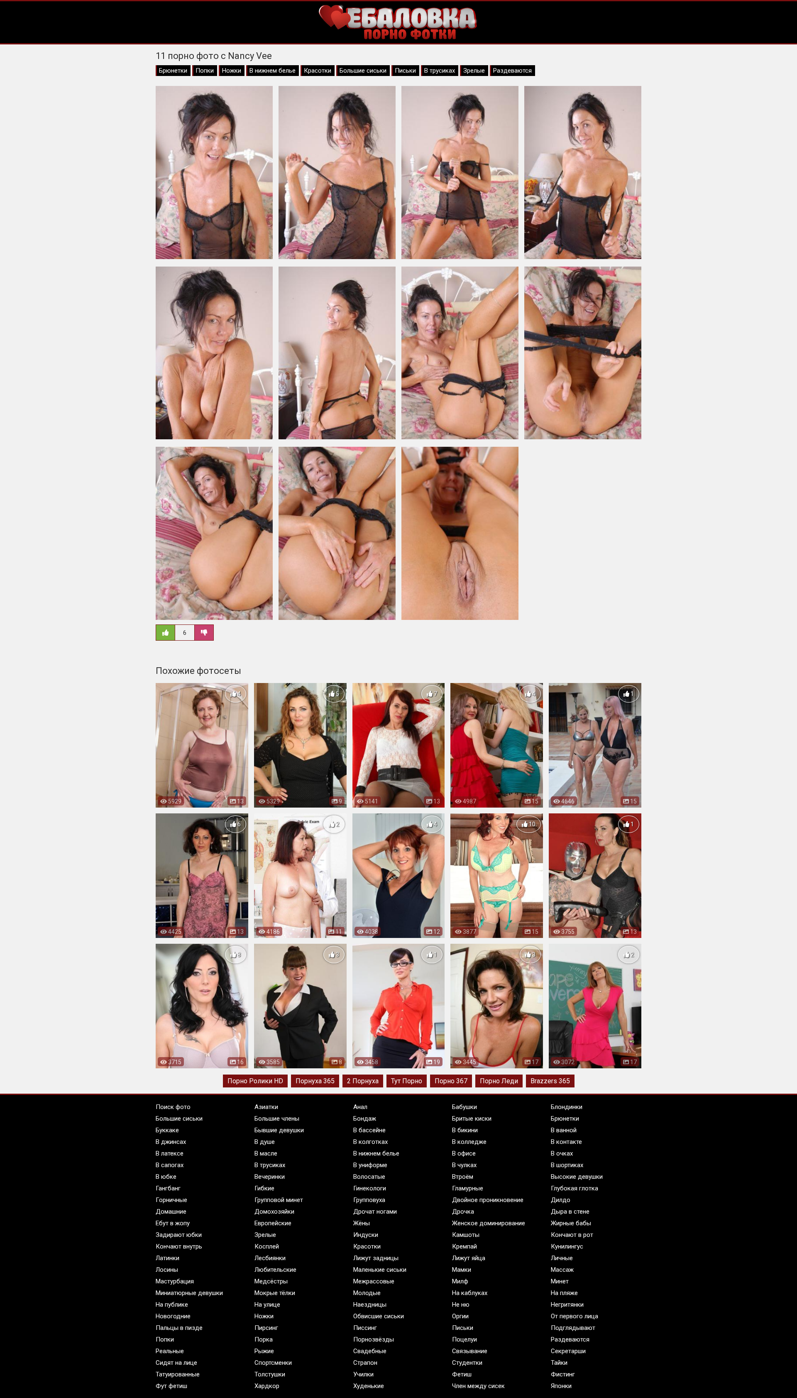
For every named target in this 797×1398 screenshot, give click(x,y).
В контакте (566, 1142)
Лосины (167, 1269)
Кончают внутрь (179, 1246)
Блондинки (566, 1107)
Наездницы (369, 1304)
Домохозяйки (274, 1211)
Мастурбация (175, 1281)
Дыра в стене (570, 1211)
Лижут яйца (468, 1258)
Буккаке (167, 1130)
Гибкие (264, 1188)
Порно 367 (451, 1081)
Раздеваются (512, 70)
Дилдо (560, 1200)
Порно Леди (499, 1081)
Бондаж (364, 1118)
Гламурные (467, 1188)
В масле (265, 1153)
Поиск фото (173, 1107)
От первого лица (574, 1316)
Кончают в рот (572, 1235)
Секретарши (568, 1351)
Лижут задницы (375, 1258)
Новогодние (173, 1316)
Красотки (317, 70)
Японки (561, 1386)
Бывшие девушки (279, 1130)
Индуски (365, 1235)
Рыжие (264, 1351)
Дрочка (463, 1211)
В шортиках (567, 1165)
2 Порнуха (363, 1081)
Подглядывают (573, 1328)
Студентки (467, 1362)
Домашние (171, 1211)
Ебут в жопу (173, 1223)
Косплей (266, 1246)
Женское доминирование (488, 1223)
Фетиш (462, 1374)
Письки (405, 70)
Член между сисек (478, 1386)
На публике (172, 1304)
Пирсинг (266, 1328)
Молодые (367, 1293)
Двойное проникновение (487, 1200)
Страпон (365, 1362)
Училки (363, 1374)
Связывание (469, 1351)
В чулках (464, 1165)
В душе (264, 1142)
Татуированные (178, 1374)
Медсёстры (271, 1281)
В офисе (464, 1153)
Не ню (460, 1304)
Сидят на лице (176, 1362)
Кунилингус (567, 1246)
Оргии (460, 1316)
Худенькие (368, 1386)
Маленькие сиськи (379, 1269)
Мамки (461, 1269)
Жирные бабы (571, 1223)
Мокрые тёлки (274, 1293)
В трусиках (439, 70)
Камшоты (465, 1235)
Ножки (231, 70)
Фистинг (563, 1374)
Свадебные (369, 1351)
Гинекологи (369, 1188)
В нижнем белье (272, 70)
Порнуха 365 (315, 1081)
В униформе (370, 1165)
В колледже (469, 1142)
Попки (205, 70)
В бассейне (369, 1130)
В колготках (370, 1142)
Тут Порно (406, 1081)
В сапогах (169, 1165)
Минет (560, 1281)
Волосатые (369, 1176)
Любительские (275, 1269)
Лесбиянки (270, 1258)
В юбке (166, 1176)
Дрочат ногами (375, 1211)
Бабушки (464, 1107)
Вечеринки (269, 1176)
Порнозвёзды (373, 1339)
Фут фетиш (171, 1386)
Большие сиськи (363, 70)
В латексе (169, 1153)
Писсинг (365, 1328)
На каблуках (469, 1293)
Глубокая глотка (574, 1188)
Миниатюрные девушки (189, 1293)
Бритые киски (471, 1118)
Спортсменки (273, 1362)
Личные (562, 1258)
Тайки (559, 1362)
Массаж (562, 1269)
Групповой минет (278, 1200)
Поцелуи (464, 1339)
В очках (562, 1153)
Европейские (272, 1223)
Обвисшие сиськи (378, 1316)
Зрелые (474, 70)
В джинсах (171, 1142)
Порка (263, 1339)
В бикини (465, 1130)
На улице (267, 1304)
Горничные (171, 1200)
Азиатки (266, 1107)
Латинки (167, 1258)
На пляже (564, 1293)
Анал (360, 1107)
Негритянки (567, 1304)
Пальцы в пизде (179, 1328)
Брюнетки (173, 70)
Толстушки (269, 1374)
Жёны (361, 1223)
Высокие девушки (577, 1176)
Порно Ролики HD (255, 1081)
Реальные (170, 1351)
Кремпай (464, 1246)
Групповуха (369, 1200)
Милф (460, 1281)
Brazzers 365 (550, 1081)
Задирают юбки (179, 1235)
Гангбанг (168, 1188)
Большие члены (276, 1118)
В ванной (564, 1130)
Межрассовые (373, 1281)
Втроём (462, 1176)
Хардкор (266, 1386)
